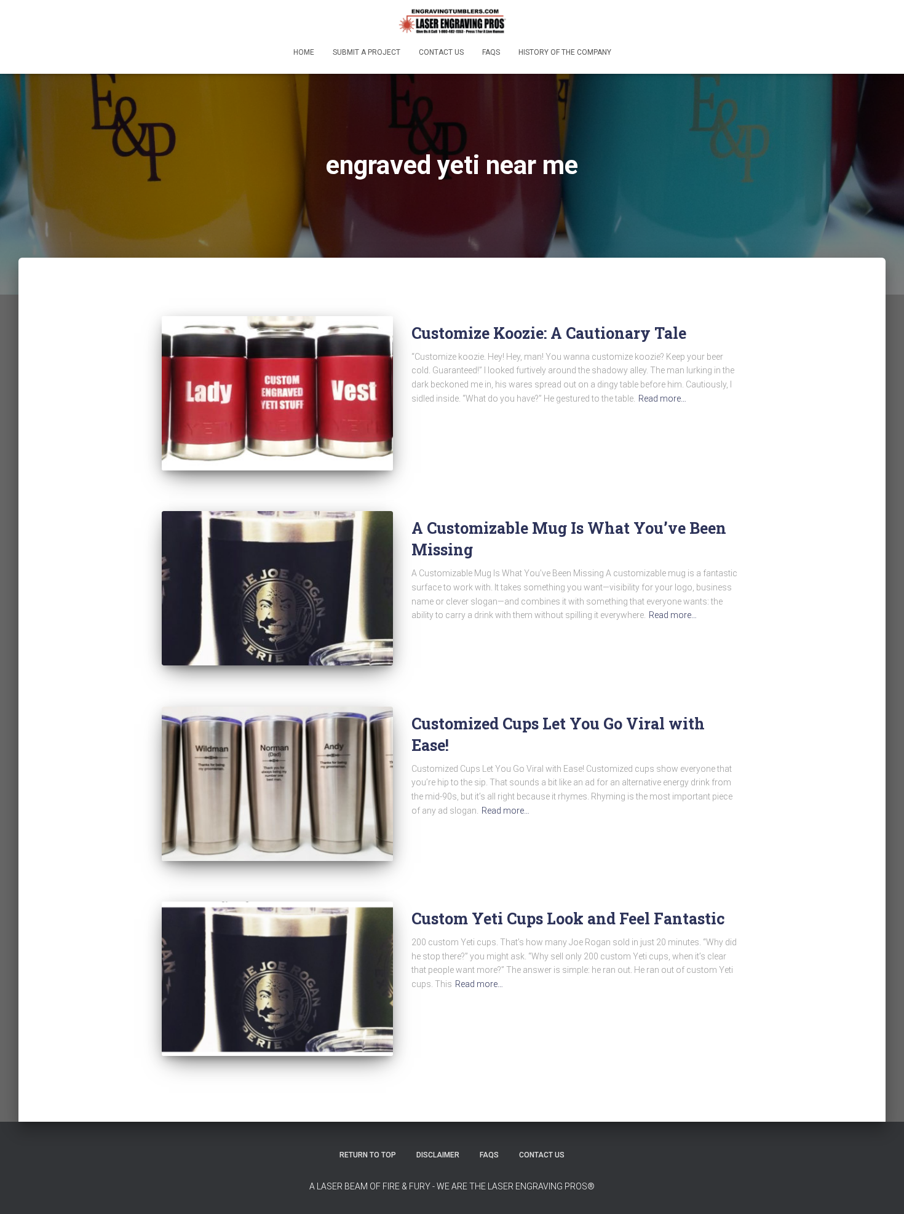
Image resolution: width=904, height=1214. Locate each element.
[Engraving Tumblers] (452, 21)
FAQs (491, 52)
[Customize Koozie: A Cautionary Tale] (277, 393)
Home (303, 52)
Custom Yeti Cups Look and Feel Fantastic (568, 918)
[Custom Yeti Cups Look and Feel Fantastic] (277, 979)
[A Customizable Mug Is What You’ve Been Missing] (277, 588)
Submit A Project (366, 52)
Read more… (662, 398)
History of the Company (564, 52)
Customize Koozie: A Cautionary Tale (548, 333)
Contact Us (441, 52)
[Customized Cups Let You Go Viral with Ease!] (277, 784)
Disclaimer (437, 1155)
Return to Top (367, 1155)
